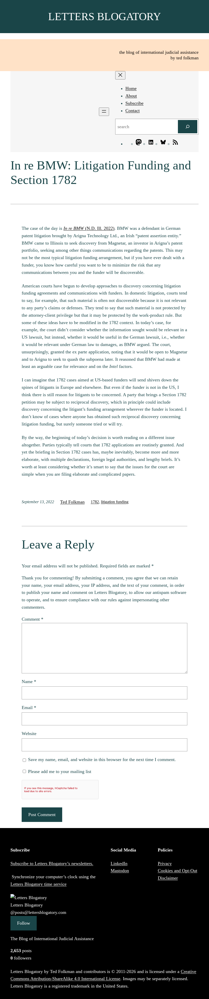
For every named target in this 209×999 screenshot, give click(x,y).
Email (29, 707)
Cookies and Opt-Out (177, 870)
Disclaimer (168, 878)
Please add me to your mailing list (59, 771)
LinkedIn (119, 863)
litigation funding (114, 502)
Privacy (165, 863)
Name (29, 681)
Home (131, 88)
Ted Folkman (72, 501)
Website (29, 733)
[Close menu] (120, 75)
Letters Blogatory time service (38, 884)
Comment (32, 619)
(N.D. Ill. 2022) (88, 228)
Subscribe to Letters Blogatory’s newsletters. (51, 863)
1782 (95, 502)
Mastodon (120, 870)
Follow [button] (23, 923)
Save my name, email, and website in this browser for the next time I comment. (102, 759)
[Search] (187, 126)
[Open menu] (104, 112)
